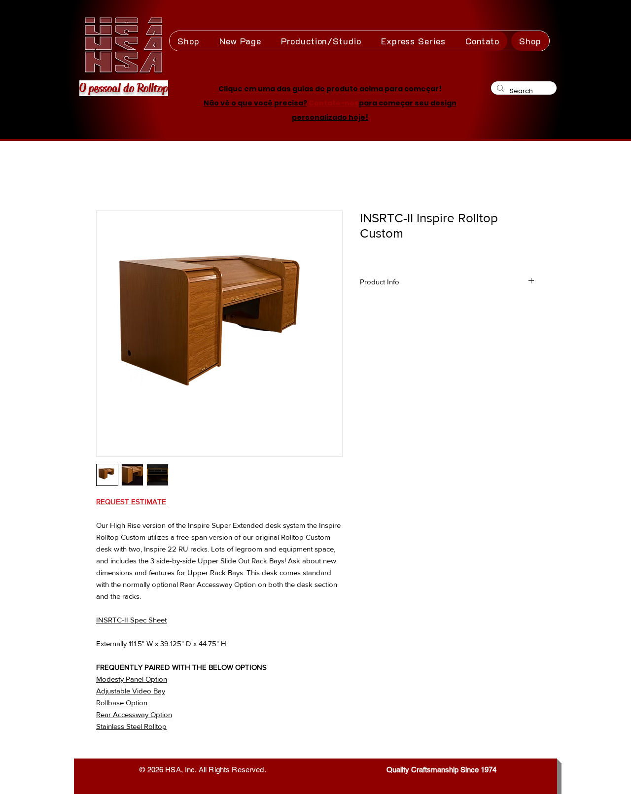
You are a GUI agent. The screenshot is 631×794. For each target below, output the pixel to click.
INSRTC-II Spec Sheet (131, 620)
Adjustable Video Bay (130, 691)
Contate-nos (334, 103)
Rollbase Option (121, 702)
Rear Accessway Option (134, 714)
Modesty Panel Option (131, 679)
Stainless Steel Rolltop (131, 726)
